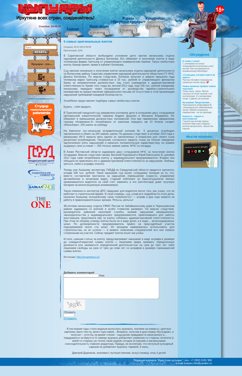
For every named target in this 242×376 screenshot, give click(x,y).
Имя (101, 275)
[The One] (41, 210)
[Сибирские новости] (41, 179)
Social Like (67, 260)
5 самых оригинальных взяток (88, 41)
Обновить (70, 312)
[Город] (41, 165)
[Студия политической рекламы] (41, 136)
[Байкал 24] (41, 189)
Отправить (70, 318)
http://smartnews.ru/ (88, 256)
